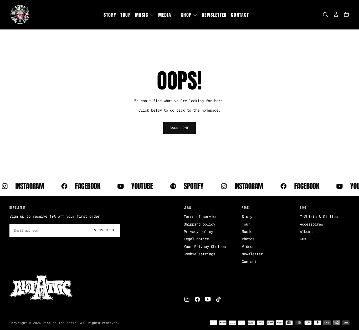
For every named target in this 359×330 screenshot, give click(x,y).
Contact (240, 14)
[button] (325, 14)
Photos (248, 238)
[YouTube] (208, 299)
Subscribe (104, 230)
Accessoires (311, 224)
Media (164, 14)
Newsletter (214, 14)
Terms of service (200, 216)
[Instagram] (187, 299)
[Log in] (336, 14)
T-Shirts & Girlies (319, 216)
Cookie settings (199, 253)
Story (110, 14)
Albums (306, 231)
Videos (248, 246)
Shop (186, 14)
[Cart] (346, 14)
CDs (303, 238)
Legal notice (196, 238)
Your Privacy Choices (205, 246)
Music (141, 14)
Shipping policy (199, 224)
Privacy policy (198, 231)
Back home (179, 128)
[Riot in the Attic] (41, 287)
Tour (125, 14)
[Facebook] (197, 299)
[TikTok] (218, 299)
